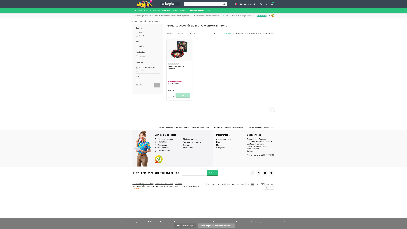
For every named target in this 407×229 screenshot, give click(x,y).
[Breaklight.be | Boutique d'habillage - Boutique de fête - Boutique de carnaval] (144, 4)
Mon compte (188, 148)
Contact (186, 145)
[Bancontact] (213, 184)
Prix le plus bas (256, 33)
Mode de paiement (190, 139)
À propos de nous (197, 10)
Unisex (141, 46)
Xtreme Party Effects (161, 10)
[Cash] (208, 184)
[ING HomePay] (243, 184)
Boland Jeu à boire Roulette (176, 67)
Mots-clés (143, 21)
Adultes (142, 57)
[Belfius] (267, 184)
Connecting (162, 145)
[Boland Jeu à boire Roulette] (179, 50)
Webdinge (135, 188)
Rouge (141, 35)
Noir (140, 32)
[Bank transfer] (267, 188)
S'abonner (212, 173)
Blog (208, 10)
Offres (175, 10)
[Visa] (223, 184)
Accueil (134, 21)
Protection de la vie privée (164, 184)
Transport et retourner (192, 142)
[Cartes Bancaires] (247, 184)
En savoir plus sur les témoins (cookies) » (216, 226)
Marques (183, 10)
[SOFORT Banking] (228, 184)
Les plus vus (227, 33)
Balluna (147, 10)
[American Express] (272, 184)
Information (137, 10)
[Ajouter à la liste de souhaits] (188, 42)
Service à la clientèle (248, 4)
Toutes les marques (147, 67)
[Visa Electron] (262, 184)
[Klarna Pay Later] (252, 184)
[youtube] (271, 173)
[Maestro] (233, 184)
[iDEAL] (218, 184)
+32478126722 (164, 151)
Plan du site (178, 184)
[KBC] (238, 184)
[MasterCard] (257, 184)
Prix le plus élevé (269, 33)
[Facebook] (252, 173)
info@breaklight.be (165, 148)
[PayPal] (272, 188)
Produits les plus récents (241, 33)
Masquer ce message (185, 226)
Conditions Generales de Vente (142, 184)
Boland (141, 70)
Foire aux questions (165, 139)
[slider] (137, 80)
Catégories (220, 148)
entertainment (154, 21)
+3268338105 (163, 142)
